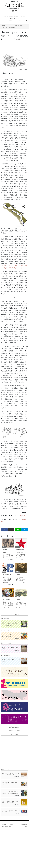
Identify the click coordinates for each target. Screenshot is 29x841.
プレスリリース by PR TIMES (8, 769)
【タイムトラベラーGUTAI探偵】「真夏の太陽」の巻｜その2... (8, 579)
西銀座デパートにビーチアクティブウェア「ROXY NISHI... (11, 783)
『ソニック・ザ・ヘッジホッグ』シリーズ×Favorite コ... (11, 811)
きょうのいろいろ (5, 655)
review (11, 16)
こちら (21, 516)
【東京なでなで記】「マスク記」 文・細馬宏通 (21, 579)
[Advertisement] (14, 46)
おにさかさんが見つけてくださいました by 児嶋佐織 (11, 635)
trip (10, 574)
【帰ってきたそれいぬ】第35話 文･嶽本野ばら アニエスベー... (21, 555)
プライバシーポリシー (15, 829)
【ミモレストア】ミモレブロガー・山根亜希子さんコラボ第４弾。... (11, 792)
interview (5, 16)
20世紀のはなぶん (14, 18)
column (16, 16)
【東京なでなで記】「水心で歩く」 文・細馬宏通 (8, 555)
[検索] (27, 20)
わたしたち (16, 826)
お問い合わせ (23, 824)
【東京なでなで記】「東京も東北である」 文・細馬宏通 (21, 604)
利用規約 (4, 824)
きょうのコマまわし (6, 643)
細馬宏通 (18, 39)
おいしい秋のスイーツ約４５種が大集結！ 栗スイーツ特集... (11, 801)
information (22, 16)
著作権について (13, 824)
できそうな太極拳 (14, 734)
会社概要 (25, 826)
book (4, 599)
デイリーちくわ (5, 630)
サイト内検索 (15, 614)
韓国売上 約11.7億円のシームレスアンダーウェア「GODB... (10, 773)
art (3, 574)
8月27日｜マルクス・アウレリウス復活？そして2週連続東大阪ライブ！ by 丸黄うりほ (10, 624)
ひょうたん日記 (5, 618)
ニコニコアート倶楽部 (14, 730)
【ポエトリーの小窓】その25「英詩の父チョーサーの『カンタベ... (8, 604)
